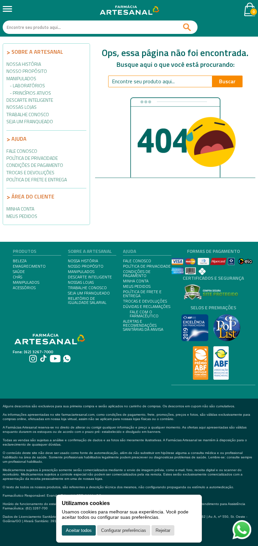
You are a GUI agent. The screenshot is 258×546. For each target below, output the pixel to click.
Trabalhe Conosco (27, 114)
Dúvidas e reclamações (146, 306)
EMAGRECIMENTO (29, 266)
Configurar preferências (123, 530)
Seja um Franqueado (29, 121)
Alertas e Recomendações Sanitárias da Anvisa (143, 325)
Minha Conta (20, 208)
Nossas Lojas (21, 106)
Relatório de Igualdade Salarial (87, 300)
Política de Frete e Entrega (36, 179)
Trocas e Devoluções (30, 172)
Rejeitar (163, 530)
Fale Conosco (21, 150)
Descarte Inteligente (29, 99)
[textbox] (100, 27)
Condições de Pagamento (34, 165)
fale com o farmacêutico (144, 314)
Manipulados (21, 78)
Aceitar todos (79, 530)
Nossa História (23, 63)
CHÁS (17, 277)
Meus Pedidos (21, 216)
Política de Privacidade (32, 158)
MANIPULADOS (26, 282)
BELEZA (20, 261)
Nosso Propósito (26, 71)
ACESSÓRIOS (24, 287)
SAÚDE (19, 271)
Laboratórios (29, 85)
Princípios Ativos (32, 92)
